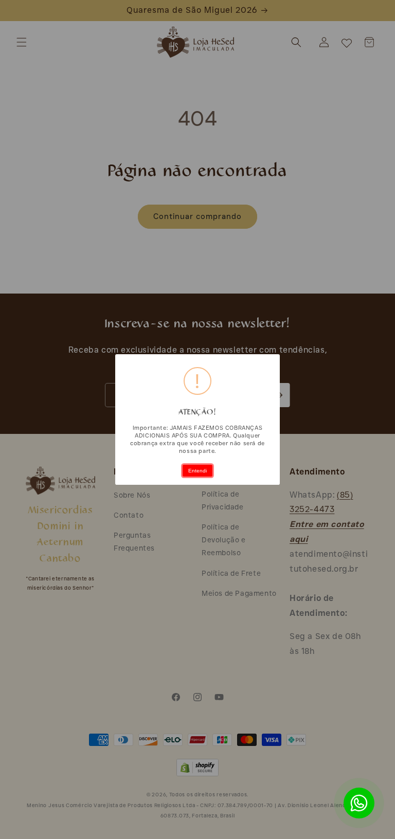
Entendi (197, 470)
